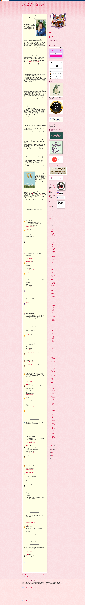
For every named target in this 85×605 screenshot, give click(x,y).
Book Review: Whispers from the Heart (53, 245)
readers (53, 195)
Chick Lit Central (33, 5)
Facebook (30, 61)
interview (31, 202)
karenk (27, 397)
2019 (51, 213)
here (42, 38)
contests (29, 202)
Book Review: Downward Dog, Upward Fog (53, 409)
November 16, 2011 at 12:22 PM (30, 237)
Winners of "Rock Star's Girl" (53, 332)
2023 (51, 207)
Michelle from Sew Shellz (29, 435)
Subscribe (56, 55)
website (45, 60)
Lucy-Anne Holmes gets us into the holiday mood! (53, 241)
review (50, 196)
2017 (51, 216)
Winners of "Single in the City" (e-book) (53, 358)
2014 (51, 221)
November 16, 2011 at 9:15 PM (30, 299)
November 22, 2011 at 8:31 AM (30, 551)
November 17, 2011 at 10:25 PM (30, 406)
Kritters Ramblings (29, 261)
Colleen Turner (28, 334)
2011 (51, 225)
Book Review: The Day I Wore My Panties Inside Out (53, 442)
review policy (51, 43)
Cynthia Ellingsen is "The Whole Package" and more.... (53, 342)
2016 (51, 218)
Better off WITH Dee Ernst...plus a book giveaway (53, 437)
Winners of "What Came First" (53, 280)
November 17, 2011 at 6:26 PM (30, 381)
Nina (26, 207)
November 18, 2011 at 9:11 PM (30, 469)
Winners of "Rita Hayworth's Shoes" (53, 420)
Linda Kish (27, 289)
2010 (51, 461)
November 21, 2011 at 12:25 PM (30, 522)
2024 (51, 206)
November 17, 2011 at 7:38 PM (30, 394)
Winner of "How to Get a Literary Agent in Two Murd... (53, 384)
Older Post (45, 574)
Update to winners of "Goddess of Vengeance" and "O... (53, 398)
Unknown (27, 219)
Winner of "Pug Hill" (53, 267)
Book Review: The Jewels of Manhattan (53, 325)
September (52, 447)
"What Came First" (36, 38)
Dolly (26, 455)
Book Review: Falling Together (53, 430)
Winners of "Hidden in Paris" (53, 262)
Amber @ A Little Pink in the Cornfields (32, 352)
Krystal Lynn (28, 445)
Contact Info (51, 36)
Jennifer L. (27, 545)
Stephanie (27, 252)
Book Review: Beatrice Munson (53, 376)
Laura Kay (27, 312)
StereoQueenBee (28, 484)
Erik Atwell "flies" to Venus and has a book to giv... (53, 287)
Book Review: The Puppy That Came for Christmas (53, 253)
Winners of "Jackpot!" (53, 232)
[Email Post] (34, 201)
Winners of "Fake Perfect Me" (53, 291)
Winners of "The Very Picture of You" (53, 329)
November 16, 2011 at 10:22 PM (30, 309)
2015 (51, 219)
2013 (51, 222)
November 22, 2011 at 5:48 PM (30, 568)
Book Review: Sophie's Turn (53, 350)
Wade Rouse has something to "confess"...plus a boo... (53, 389)
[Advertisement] (25, 593)
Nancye (27, 525)
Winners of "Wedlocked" (53, 312)
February (52, 458)
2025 (51, 204)
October (52, 445)
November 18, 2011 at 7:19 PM (30, 452)
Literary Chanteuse (29, 272)
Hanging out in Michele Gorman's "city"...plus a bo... (53, 416)
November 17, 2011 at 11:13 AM (30, 356)
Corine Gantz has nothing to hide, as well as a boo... (53, 298)
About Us (50, 33)
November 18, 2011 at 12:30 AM (30, 432)
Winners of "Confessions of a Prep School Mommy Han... (53, 337)
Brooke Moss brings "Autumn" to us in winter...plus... (53, 258)
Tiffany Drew (28, 240)
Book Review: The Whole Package (53, 306)
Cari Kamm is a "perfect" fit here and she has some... (53, 347)
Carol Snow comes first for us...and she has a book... (53, 321)
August (52, 449)
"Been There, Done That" (27, 29)
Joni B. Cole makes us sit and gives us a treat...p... (53, 427)
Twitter (33, 61)
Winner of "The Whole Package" (53, 294)
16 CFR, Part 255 (38, 584)
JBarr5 (27, 560)
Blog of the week (52, 355)
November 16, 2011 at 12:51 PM (30, 249)
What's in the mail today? (53, 265)
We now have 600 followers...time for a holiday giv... (53, 235)
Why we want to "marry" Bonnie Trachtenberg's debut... (53, 368)
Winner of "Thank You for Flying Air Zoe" (53, 249)
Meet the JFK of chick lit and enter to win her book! (53, 403)
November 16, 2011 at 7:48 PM (30, 286)
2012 (51, 224)
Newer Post (24, 574)
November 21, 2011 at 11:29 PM (30, 542)
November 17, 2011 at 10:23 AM (30, 331)
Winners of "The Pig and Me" (52, 309)
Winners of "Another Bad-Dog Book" (52, 379)
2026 (51, 203)
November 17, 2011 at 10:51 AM (30, 349)
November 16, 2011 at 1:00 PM (30, 269)
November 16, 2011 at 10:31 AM (30, 216)
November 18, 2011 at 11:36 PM (30, 481)
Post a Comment (27, 570)
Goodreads (37, 61)
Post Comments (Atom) (29, 576)
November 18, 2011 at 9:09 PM (30, 461)
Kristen (27, 409)
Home (35, 574)
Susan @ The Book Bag (29, 472)
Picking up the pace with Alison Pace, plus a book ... (53, 316)
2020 (51, 212)
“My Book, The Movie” (36, 124)
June (52, 452)
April (52, 455)
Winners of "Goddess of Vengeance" (53, 423)
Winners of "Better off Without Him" (53, 394)
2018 (51, 215)
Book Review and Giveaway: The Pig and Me (53, 363)
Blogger (47, 603)
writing (54, 197)
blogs (54, 187)
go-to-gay (54, 192)
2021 (51, 210)
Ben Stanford (56, 29)
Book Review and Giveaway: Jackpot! (53, 273)
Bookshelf (50, 37)
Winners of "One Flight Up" (53, 433)
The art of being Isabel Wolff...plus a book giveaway (53, 372)
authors (27, 202)
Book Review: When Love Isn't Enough (53, 283)
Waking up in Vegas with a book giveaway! (53, 276)
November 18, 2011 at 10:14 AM (30, 442)
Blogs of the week (52, 270)
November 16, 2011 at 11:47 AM (30, 226)
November (52, 229)
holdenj (27, 384)
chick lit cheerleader (52, 190)
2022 (51, 209)
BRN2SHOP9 (28, 302)
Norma (27, 372)
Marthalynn (27, 229)
